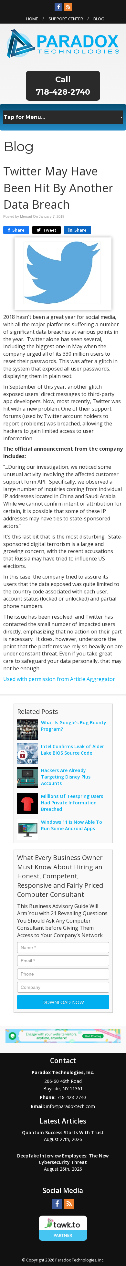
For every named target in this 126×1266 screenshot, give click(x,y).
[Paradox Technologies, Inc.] (63, 43)
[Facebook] (58, 7)
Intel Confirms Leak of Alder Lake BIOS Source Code (72, 749)
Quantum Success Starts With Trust (63, 1132)
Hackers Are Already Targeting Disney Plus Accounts (65, 776)
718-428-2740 (63, 92)
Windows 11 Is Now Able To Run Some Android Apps (71, 825)
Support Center (65, 19)
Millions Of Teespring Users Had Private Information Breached (72, 802)
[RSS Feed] (68, 7)
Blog (98, 19)
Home (32, 19)
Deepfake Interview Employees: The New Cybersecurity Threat (63, 1159)
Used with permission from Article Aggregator (59, 679)
